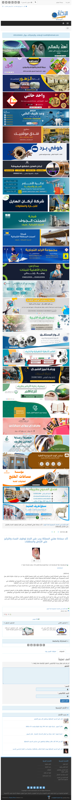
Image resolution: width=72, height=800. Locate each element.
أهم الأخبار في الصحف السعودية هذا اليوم (56, 524)
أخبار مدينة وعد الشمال (62, 775)
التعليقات (61, 651)
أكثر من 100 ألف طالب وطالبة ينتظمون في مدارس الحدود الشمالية (43, 741)
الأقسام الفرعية (47, 761)
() (4, 614)
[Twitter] (6, 2)
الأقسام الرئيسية (63, 761)
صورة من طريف (47, 773)
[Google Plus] (12, 2)
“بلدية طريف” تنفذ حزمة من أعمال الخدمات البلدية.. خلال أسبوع (45, 734)
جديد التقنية (48, 767)
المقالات (49, 770)
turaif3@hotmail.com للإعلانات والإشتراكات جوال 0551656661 (36, 35)
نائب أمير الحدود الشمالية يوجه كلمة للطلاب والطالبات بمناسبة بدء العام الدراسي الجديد (38, 749)
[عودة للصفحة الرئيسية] (59, 15)
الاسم (67, 686)
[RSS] (3, 2)
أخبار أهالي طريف (63, 767)
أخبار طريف (65, 764)
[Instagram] (18, 2)
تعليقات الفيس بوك (50, 651)
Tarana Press (12, 798)
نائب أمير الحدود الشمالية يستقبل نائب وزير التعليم (48, 719)
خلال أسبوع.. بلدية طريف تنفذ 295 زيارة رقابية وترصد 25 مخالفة (44, 726)
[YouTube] (15, 2)
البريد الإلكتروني (63, 693)
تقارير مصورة (48, 764)
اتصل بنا (68, 2)
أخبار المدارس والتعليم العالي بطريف (62, 771)
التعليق (66, 666)
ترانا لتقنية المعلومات (57, 798)
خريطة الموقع (59, 2)
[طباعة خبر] (34, 561)
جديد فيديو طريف (46, 776)
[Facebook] (9, 2)
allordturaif (60, 568)
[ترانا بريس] (49, 798)
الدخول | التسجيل (26, 2)
